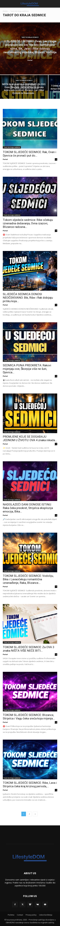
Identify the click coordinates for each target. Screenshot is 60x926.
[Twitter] (22, 904)
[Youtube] (45, 904)
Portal (30, 60)
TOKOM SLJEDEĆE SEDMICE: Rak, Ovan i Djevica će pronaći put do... (29, 153)
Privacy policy (31, 915)
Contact (20, 915)
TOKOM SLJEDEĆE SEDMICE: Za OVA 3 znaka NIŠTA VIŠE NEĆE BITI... (28, 648)
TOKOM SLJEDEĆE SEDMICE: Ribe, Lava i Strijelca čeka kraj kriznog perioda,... (30, 784)
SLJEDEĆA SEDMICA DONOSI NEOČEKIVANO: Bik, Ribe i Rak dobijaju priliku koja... (28, 297)
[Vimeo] (30, 904)
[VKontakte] (37, 904)
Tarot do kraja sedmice (30, 37)
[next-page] (35, 814)
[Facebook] (15, 904)
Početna (11, 915)
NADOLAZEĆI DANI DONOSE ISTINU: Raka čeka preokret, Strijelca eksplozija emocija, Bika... (28, 508)
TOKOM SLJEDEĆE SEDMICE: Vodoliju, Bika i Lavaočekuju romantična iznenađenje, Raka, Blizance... (28, 579)
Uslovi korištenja (45, 915)
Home (5, 11)
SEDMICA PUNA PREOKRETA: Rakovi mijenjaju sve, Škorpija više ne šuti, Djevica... (27, 369)
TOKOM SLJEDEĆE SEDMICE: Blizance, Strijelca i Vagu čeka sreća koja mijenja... (29, 716)
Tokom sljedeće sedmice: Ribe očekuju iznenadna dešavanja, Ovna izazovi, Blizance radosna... (28, 223)
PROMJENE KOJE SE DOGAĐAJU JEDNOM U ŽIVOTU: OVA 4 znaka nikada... (30, 438)
